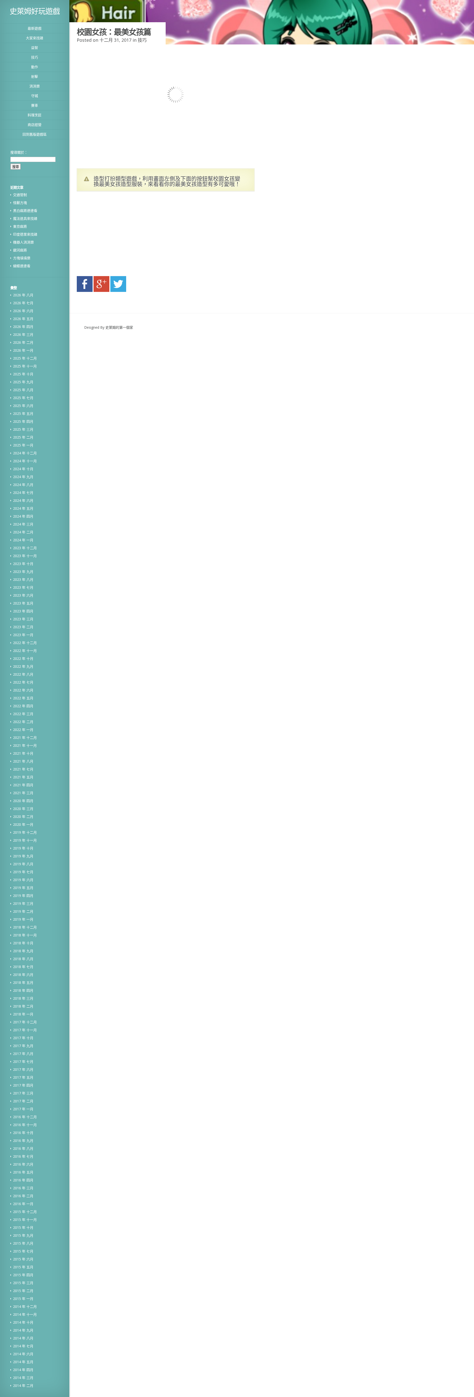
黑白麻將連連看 (25, 210)
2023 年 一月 (23, 634)
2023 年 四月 (23, 611)
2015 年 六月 (23, 1259)
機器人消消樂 (23, 242)
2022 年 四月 (23, 706)
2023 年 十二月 (25, 548)
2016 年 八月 (23, 1148)
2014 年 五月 (23, 1361)
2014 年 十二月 (25, 1306)
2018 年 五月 (23, 982)
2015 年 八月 (23, 1243)
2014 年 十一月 (25, 1314)
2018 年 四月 (23, 990)
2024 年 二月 (23, 532)
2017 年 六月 (23, 1069)
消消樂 (34, 86)
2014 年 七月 (23, 1346)
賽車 (34, 105)
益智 (34, 47)
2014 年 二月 (23, 1385)
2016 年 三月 (23, 1188)
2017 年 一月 (23, 1109)
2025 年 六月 (23, 405)
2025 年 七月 (23, 397)
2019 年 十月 (23, 848)
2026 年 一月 (23, 350)
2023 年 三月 (23, 619)
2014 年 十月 (23, 1322)
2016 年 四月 (23, 1180)
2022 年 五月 (23, 698)
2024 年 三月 (23, 524)
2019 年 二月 (23, 911)
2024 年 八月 (23, 484)
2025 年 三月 (23, 429)
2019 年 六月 (23, 879)
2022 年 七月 (23, 682)
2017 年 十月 (23, 1037)
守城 (34, 95)
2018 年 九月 (23, 951)
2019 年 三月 (23, 903)
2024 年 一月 (23, 540)
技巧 (34, 57)
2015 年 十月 (23, 1227)
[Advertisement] (123, 235)
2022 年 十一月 (25, 650)
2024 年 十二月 (25, 453)
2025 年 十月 (23, 374)
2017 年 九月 (23, 1045)
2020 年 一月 (23, 824)
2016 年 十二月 (25, 1116)
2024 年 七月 (23, 492)
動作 (34, 66)
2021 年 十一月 (25, 745)
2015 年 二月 (23, 1290)
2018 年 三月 (23, 998)
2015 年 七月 (23, 1251)
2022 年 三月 (23, 713)
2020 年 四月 (23, 800)
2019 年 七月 (23, 872)
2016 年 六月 (23, 1164)
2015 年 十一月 (25, 1219)
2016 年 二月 (23, 1196)
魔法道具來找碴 (25, 218)
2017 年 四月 (23, 1085)
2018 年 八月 (23, 958)
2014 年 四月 (23, 1369)
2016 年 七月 (23, 1156)
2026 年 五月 (23, 318)
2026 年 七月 (23, 303)
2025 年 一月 (23, 445)
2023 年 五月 (23, 603)
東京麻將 (20, 226)
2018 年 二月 (23, 1006)
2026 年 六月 (23, 310)
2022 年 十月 (23, 658)
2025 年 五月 (23, 413)
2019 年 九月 (23, 856)
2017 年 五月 (23, 1077)
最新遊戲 (34, 28)
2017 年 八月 (23, 1053)
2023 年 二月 (23, 627)
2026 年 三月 (23, 334)
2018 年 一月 (23, 1014)
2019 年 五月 (23, 887)
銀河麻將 (20, 250)
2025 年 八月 (23, 389)
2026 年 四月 (23, 326)
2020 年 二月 (23, 816)
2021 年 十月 (23, 753)
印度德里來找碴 (25, 234)
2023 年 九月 (23, 571)
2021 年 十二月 (25, 737)
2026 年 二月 (23, 342)
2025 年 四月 (23, 421)
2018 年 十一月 (25, 935)
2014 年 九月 (23, 1330)
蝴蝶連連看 (21, 265)
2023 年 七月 (23, 587)
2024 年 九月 (23, 476)
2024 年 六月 (23, 500)
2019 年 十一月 (25, 840)
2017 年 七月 (23, 1061)
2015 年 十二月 (25, 1211)
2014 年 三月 (23, 1377)
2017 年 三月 (23, 1093)
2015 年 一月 (23, 1298)
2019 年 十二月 (25, 832)
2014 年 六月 (23, 1354)
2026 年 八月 (23, 295)
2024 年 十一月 (25, 461)
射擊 (34, 76)
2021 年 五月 (23, 777)
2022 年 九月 (23, 666)
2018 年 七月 (23, 966)
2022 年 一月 (23, 729)
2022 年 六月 (23, 690)
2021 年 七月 (23, 769)
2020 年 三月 (23, 808)
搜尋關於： (19, 152)
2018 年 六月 (23, 974)
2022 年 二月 (23, 721)
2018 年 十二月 (25, 927)
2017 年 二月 (23, 1101)
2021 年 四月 (23, 785)
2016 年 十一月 (25, 1124)
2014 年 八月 (23, 1338)
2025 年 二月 (23, 437)
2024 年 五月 (23, 508)
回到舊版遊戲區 (34, 134)
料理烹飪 (34, 115)
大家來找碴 (34, 38)
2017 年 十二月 (25, 1022)
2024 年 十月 (23, 468)
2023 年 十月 (23, 563)
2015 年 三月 (23, 1282)
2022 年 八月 (23, 674)
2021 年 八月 (23, 761)
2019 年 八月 (23, 864)
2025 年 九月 (23, 382)
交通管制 (20, 194)
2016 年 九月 (23, 1140)
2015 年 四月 (23, 1275)
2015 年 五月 (23, 1267)
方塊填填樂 (21, 258)
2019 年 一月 (23, 919)
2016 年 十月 (23, 1132)
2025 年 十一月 (25, 366)
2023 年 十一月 (25, 555)
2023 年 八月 (23, 579)
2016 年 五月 (23, 1172)
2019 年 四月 (23, 895)
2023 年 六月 (23, 595)
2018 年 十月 (23, 943)
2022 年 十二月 (25, 642)
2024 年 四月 (23, 516)
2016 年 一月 (23, 1203)
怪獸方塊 (20, 202)
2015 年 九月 (23, 1235)
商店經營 (34, 124)
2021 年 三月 (23, 792)
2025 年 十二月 (25, 358)
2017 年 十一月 (25, 1030)
